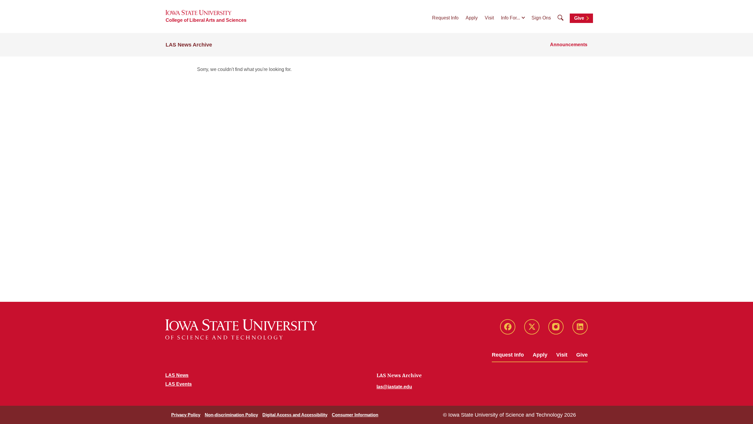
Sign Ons (541, 17)
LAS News (177, 375)
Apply (472, 17)
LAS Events (178, 384)
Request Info (445, 17)
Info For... (510, 17)
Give (579, 18)
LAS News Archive (189, 45)
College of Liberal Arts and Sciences (206, 20)
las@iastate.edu (394, 386)
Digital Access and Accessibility (294, 414)
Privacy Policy (185, 414)
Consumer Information (355, 414)
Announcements (568, 44)
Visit (489, 17)
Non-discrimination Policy (231, 414)
